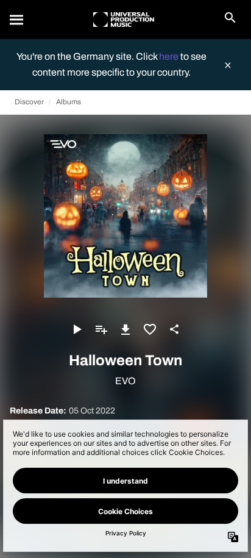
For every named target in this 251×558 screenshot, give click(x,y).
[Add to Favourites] (150, 329)
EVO (125, 381)
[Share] (174, 329)
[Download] (125, 329)
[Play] (76, 329)
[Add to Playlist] (101, 329)
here (169, 56)
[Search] (17, 19)
